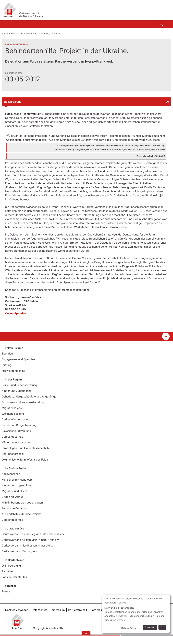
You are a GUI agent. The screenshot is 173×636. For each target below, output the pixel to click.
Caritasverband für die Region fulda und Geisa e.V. (33, 534)
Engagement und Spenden (18, 359)
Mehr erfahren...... (131, 628)
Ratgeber (7, 571)
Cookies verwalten (16, 610)
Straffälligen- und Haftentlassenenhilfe (26, 448)
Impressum (58, 610)
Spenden (7, 353)
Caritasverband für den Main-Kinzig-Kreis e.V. (30, 539)
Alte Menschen (11, 474)
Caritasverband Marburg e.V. (20, 551)
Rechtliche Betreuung (15, 508)
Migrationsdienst (12, 408)
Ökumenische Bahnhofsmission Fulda (25, 459)
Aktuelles (46, 33)
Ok (162, 627)
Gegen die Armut (12, 496)
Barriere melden (100, 610)
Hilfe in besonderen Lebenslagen (22, 502)
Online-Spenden (15, 313)
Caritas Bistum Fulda (27, 33)
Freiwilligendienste (13, 370)
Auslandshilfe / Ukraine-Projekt (21, 514)
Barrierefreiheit (77, 610)
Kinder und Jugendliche (16, 390)
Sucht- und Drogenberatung (19, 425)
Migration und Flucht (14, 491)
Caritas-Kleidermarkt (15, 419)
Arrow (86, 633)
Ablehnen (150, 627)
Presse (57, 33)
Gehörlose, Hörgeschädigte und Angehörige (29, 396)
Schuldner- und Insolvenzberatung (23, 402)
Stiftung (6, 365)
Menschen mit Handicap (17, 479)
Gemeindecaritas (12, 436)
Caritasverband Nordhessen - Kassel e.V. (27, 545)
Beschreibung (12, 101)
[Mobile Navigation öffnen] (168, 24)
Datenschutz (39, 610)
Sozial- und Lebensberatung (19, 385)
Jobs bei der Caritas (14, 577)
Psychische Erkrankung (16, 431)
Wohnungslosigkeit (13, 413)
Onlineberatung (11, 565)
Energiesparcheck (13, 453)
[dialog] (136, 614)
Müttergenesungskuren (16, 442)
